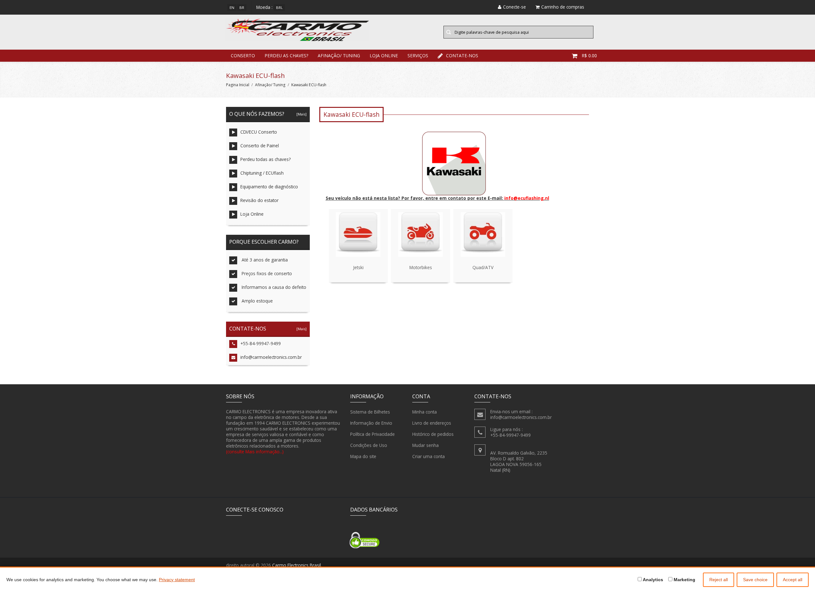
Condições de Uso (368, 445)
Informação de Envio (371, 423)
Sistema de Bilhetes (370, 412)
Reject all (718, 579)
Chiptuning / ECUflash (262, 173)
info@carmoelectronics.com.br (271, 357)
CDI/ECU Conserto (258, 132)
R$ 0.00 (589, 55)
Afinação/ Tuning (339, 55)
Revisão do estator (259, 200)
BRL (279, 7)
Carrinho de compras (562, 7)
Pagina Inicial (237, 84)
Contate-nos (462, 55)
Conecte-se (514, 7)
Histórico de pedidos (433, 434)
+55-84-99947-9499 (260, 343)
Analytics (652, 579)
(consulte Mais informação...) (255, 452)
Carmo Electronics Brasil (296, 565)
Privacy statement (177, 579)
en (232, 7)
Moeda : (264, 7)
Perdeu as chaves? (286, 55)
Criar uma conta (428, 456)
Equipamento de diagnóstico (269, 187)
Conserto (243, 55)
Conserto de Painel (259, 146)
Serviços (418, 55)
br (241, 7)
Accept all (792, 579)
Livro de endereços (431, 423)
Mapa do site (363, 456)
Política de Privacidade (372, 434)
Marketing (683, 579)
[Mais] (300, 114)
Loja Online (384, 55)
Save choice (755, 579)
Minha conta (424, 412)
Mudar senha (425, 445)
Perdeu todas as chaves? (265, 159)
